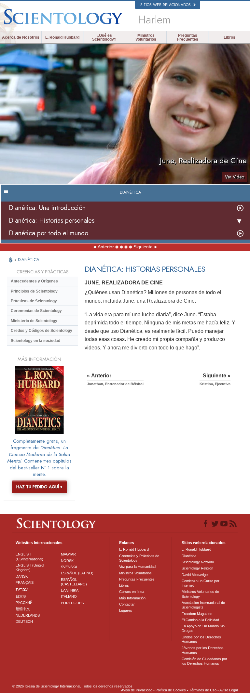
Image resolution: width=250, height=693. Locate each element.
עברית (22, 589)
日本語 (21, 596)
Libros (229, 37)
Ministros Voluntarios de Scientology (200, 594)
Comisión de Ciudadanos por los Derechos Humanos (204, 661)
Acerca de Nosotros (20, 37)
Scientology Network (198, 562)
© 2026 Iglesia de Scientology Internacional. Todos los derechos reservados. (72, 686)
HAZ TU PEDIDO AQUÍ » (39, 487)
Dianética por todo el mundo (48, 233)
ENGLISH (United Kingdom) (30, 567)
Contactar (127, 604)
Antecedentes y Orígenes (34, 281)
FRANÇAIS (25, 582)
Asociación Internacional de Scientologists (203, 605)
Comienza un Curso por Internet (200, 583)
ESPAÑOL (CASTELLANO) (74, 582)
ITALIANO (69, 596)
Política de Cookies (171, 690)
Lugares (125, 610)
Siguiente (143, 246)
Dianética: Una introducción (47, 208)
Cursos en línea (131, 592)
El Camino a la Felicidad (200, 620)
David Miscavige (195, 575)
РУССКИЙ (24, 603)
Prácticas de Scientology (34, 301)
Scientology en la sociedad (35, 340)
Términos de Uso (202, 690)
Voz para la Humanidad (137, 567)
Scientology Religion (197, 568)
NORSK (67, 561)
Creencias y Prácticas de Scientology (139, 558)
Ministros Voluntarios (145, 37)
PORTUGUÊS (72, 603)
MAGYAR (68, 554)
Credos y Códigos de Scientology (41, 330)
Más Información (132, 598)
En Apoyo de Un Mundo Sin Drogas (203, 628)
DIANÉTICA (28, 259)
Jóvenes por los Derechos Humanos (203, 650)
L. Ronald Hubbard (62, 37)
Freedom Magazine (197, 614)
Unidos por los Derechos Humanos (201, 639)
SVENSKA (69, 567)
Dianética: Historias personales (51, 220)
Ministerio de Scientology (34, 321)
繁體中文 (23, 609)
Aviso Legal (228, 690)
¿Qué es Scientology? (104, 37)
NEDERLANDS (28, 615)
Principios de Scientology (34, 291)
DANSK (22, 576)
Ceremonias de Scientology (36, 310)
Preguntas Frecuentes (187, 37)
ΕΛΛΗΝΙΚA (69, 590)
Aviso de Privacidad (136, 690)
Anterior (106, 246)
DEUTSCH (24, 621)
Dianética (189, 556)
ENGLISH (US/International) (29, 556)
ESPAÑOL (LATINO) (77, 573)
